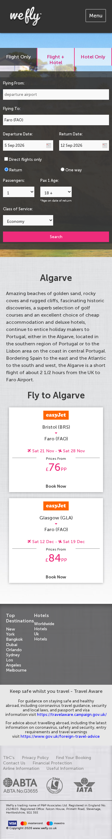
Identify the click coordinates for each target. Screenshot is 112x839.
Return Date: (71, 134)
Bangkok (14, 639)
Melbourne (16, 670)
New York (10, 632)
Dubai (11, 644)
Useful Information (65, 768)
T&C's (9, 757)
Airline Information (21, 768)
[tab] (95, 15)
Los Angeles (13, 662)
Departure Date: (18, 134)
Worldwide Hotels (44, 626)
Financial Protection (52, 763)
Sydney (13, 654)
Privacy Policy (35, 757)
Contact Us (14, 763)
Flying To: (12, 108)
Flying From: (13, 83)
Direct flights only (25, 159)
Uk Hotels (40, 636)
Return (15, 170)
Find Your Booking (73, 757)
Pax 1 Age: (49, 180)
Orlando (14, 649)
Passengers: (14, 180)
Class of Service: (18, 209)
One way (73, 170)
